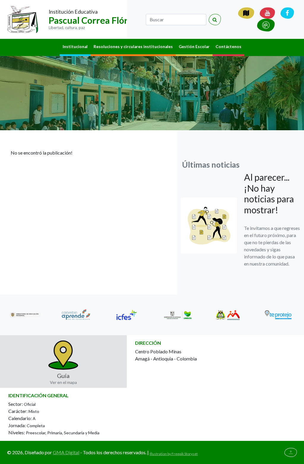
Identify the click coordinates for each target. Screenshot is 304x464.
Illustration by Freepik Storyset (174, 454)
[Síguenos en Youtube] (267, 13)
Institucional (75, 46)
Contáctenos (228, 46)
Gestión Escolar (194, 46)
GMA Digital (66, 452)
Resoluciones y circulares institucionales (133, 46)
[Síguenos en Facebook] (287, 13)
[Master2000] (266, 25)
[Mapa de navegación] (246, 13)
